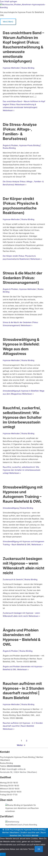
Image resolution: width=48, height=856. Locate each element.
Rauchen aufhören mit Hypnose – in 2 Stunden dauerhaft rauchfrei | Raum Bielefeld (23, 690)
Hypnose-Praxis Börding (29, 145)
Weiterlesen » (21, 470)
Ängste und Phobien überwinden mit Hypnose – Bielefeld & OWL (21, 637)
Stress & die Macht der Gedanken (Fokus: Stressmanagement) (22, 278)
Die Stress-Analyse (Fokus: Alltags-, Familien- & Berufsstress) (20, 131)
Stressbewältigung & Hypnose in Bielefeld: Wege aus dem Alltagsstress (21, 346)
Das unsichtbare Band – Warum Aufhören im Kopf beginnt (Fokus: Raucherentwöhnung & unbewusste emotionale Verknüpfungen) (23, 47)
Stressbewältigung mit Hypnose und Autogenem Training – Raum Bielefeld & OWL (23, 494)
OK (39, 849)
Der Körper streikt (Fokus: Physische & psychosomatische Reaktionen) (20, 205)
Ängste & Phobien (10, 145)
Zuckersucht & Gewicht (13, 579)
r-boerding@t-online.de (16, 769)
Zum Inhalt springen (8, 1)
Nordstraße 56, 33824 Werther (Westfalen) (18, 772)
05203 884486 (14, 766)
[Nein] (3, 854)
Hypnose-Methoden (11, 68)
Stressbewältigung (11, 508)
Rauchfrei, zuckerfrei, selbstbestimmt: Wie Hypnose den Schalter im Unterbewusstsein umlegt (22, 417)
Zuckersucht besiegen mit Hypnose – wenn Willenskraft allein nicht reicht (23, 565)
